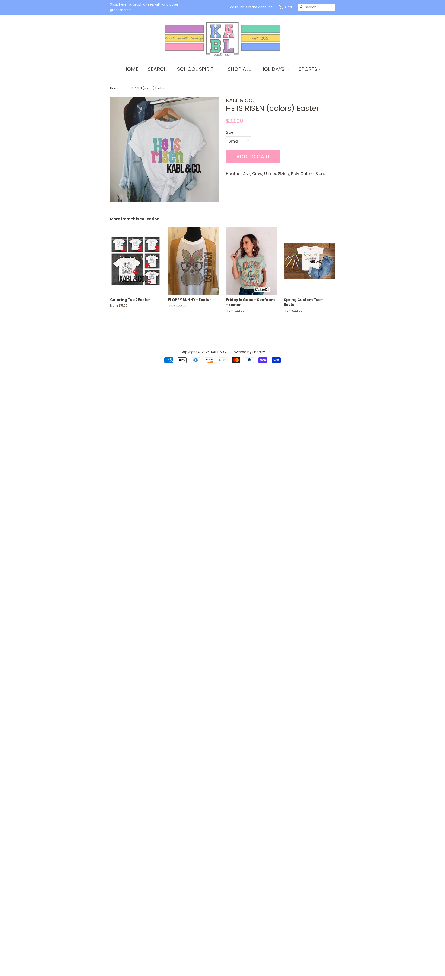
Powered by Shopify (248, 352)
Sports (308, 69)
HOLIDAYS (273, 69)
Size (230, 132)
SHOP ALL (239, 69)
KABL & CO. (220, 352)
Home (130, 69)
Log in (233, 7)
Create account (259, 7)
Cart (288, 7)
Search (158, 69)
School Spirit (196, 69)
